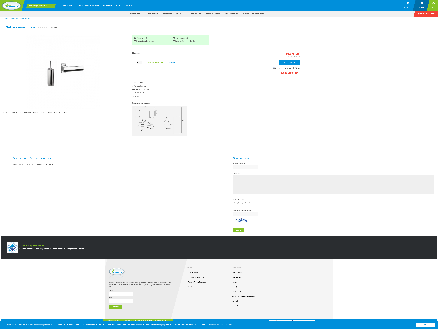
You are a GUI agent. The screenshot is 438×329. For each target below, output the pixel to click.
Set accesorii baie (25, 19)
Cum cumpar (106, 6)
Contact (117, 6)
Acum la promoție (427, 14)
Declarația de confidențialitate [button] (220, 325)
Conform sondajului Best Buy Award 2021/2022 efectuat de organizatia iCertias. (51, 248)
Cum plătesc (236, 277)
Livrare (234, 282)
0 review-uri (52, 27)
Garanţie (235, 287)
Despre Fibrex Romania (197, 282)
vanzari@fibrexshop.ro (196, 277)
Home (80, 6)
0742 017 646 (67, 5)
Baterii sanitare (213, 14)
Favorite (421, 8)
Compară (407, 8)
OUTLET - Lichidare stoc (253, 14)
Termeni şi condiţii (239, 301)
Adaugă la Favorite (155, 62)
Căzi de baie (135, 14)
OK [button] (425, 325)
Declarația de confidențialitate (243, 296)
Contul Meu (129, 6)
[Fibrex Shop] (11, 5)
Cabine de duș (194, 14)
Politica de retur (238, 291)
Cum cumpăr (237, 272)
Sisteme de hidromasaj (173, 14)
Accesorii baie (231, 14)
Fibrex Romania (92, 6)
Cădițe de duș (151, 14)
